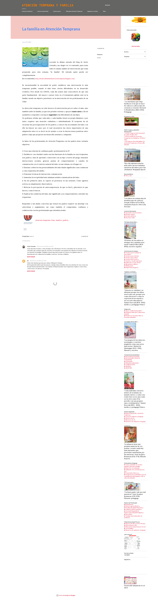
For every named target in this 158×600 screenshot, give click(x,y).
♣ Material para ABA (130, 525)
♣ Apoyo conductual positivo (133, 311)
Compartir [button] (100, 48)
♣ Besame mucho (129, 214)
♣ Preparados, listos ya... (132, 473)
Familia (99, 57)
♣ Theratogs (128, 514)
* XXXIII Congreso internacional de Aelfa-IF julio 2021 (134, 134)
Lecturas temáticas (27, 11)
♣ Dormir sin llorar (130, 216)
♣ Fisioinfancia (128, 504)
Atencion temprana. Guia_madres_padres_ (52, 220)
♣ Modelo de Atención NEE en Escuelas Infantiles (133, 316)
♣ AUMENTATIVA (129, 364)
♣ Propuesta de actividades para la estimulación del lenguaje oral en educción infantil (135, 476)
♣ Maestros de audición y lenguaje (135, 421)
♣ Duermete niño (129, 217)
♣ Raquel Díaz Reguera (131, 267)
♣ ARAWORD (128, 368)
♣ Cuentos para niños (131, 257)
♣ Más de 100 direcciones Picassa (134, 523)
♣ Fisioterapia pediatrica (132, 506)
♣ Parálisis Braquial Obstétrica (133, 508)
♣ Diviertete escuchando (132, 468)
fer (28, 260)
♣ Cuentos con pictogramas (133, 261)
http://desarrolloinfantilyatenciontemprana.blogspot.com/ (55, 79)
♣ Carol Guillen (128, 528)
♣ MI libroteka (128, 266)
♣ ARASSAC (127, 366)
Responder (31, 257)
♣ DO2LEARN (128, 361)
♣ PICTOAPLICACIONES (131, 356)
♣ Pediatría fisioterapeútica (133, 509)
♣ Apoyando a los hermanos (133, 213)
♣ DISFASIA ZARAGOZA (131, 363)
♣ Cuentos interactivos (131, 259)
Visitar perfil (136, 46)
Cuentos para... (57, 11)
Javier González (31, 246)
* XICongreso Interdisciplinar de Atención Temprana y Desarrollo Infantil (134, 142)
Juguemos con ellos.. (92, 11)
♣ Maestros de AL (129, 420)
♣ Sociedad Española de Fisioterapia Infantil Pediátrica (133, 511)
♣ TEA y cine (128, 175)
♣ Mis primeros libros (131, 264)
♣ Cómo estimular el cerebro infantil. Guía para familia (133, 465)
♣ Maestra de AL (129, 418)
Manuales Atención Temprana (74, 11)
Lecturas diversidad (42, 11)
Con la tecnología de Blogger (66, 595)
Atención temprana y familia (47, 5)
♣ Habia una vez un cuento (132, 262)
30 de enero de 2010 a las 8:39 (38, 260)
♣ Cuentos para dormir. (131, 256)
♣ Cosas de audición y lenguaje (133, 416)
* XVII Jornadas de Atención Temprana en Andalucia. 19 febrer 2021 (134, 138)
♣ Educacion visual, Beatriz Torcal (134, 527)
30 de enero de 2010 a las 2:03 (45, 246)
